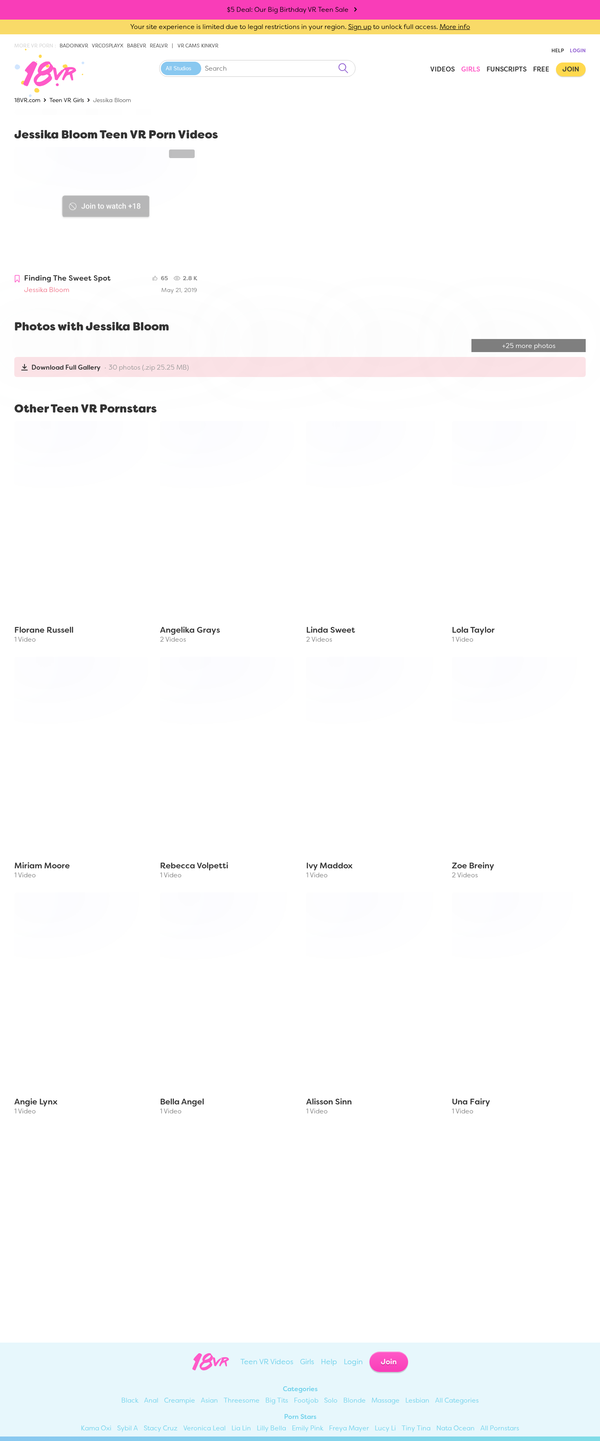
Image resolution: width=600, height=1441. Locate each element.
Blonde (354, 1400)
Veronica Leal (204, 1428)
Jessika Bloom (46, 290)
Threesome (242, 1400)
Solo (331, 1400)
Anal (151, 1400)
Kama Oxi (96, 1428)
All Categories (457, 1400)
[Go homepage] (43, 73)
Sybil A (127, 1428)
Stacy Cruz (161, 1428)
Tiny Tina (416, 1428)
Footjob (306, 1400)
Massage (385, 1400)
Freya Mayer (349, 1428)
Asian (209, 1400)
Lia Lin (241, 1428)
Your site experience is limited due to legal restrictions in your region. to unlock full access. (284, 26)
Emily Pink (307, 1428)
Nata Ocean (455, 1428)
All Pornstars (499, 1428)
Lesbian (417, 1400)
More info (455, 26)
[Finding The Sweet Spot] (105, 208)
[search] (343, 68)
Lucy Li (385, 1428)
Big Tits (276, 1400)
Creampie (179, 1400)
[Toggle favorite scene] (17, 279)
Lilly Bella (271, 1428)
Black (129, 1400)
